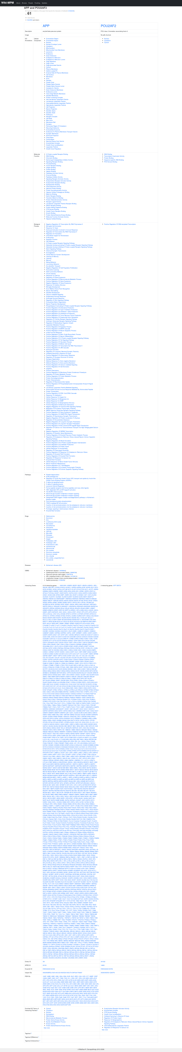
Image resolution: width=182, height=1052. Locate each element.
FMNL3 (59, 705)
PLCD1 (53, 823)
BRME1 (62, 623)
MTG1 (62, 783)
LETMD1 (84, 755)
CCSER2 (45, 641)
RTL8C (94, 867)
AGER (62, 593)
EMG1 (76, 688)
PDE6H (82, 813)
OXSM (86, 806)
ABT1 (53, 587)
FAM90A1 (78, 698)
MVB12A (45, 785)
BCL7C (51, 620)
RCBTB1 (59, 853)
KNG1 (65, 751)
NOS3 (82, 796)
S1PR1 (83, 869)
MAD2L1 (70, 762)
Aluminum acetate (51, 554)
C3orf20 (91, 627)
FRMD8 (45, 707)
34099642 (63, 571)
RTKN (85, 867)
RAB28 (65, 846)
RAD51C (82, 848)
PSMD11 (86, 838)
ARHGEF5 (46, 608)
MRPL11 (65, 777)
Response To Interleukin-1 (54, 395)
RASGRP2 (75, 850)
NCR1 (62, 789)
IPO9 (57, 741)
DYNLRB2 (62, 682)
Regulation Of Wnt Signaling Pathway (57, 300)
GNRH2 (72, 715)
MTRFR (78, 783)
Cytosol (48, 67)
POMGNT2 (95, 827)
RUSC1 (50, 869)
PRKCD (51, 834)
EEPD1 (90, 684)
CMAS (91, 654)
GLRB (81, 713)
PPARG (76, 829)
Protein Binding (50, 169)
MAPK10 (75, 764)
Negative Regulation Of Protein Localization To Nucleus (63, 418)
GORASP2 (94, 715)
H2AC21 (57, 724)
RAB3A (90, 846)
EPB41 (55, 690)
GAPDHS (51, 711)
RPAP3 (53, 861)
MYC (68, 785)
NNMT (95, 794)
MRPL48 (61, 779)
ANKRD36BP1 (60, 599)
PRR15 (50, 836)
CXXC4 (45, 667)
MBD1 (67, 768)
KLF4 (87, 749)
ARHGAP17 (65, 606)
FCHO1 (79, 699)
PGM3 (49, 817)
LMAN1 (45, 758)
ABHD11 (90, 585)
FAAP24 (45, 696)
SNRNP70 (93, 886)
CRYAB (86, 661)
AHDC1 (94, 593)
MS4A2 (70, 781)
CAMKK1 (86, 631)
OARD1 (45, 802)
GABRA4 (45, 709)
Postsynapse (50, 139)
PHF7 (71, 817)
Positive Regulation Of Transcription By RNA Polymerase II (64, 346)
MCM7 (54, 770)
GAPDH (45, 711)
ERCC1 (49, 692)
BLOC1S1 (60, 622)
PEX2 (85, 815)
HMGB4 (45, 732)
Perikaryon (49, 115)
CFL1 (92, 648)
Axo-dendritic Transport (53, 266)
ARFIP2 (45, 606)
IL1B (44, 739)
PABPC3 (55, 808)
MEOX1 (54, 772)
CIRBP (84, 652)
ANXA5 (66, 601)
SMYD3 (51, 886)
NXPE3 (88, 800)
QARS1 (61, 844)
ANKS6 (45, 601)
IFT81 (58, 737)
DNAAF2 (63, 677)
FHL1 (44, 703)
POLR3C (84, 827)
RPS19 (88, 863)
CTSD (66, 665)
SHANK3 (76, 878)
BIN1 (94, 620)
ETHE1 (81, 692)
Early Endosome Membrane (54, 90)
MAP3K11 (69, 764)
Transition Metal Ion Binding (54, 198)
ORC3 (79, 804)
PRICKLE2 (90, 832)
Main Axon (49, 120)
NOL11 (54, 796)
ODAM (64, 802)
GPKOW (83, 717)
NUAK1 (81, 798)
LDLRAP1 (68, 755)
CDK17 (80, 642)
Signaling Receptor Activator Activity (57, 179)
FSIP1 (59, 707)
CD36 (75, 641)
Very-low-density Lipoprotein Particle (57, 99)
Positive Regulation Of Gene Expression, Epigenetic (62, 412)
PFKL (95, 815)
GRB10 (90, 718)
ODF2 (68, 802)
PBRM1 (49, 812)
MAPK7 (93, 764)
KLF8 (44, 751)
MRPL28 (94, 777)
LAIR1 (71, 753)
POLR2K (78, 827)
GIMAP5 (51, 713)
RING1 (84, 855)
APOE (53, 604)
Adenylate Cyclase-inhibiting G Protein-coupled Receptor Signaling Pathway (69, 247)
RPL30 (75, 861)
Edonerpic (49, 535)
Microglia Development (53, 287)
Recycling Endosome (52, 128)
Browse (24, 3)
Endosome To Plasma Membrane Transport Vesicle (61, 132)
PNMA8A (73, 825)
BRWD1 (72, 623)
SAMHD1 (92, 869)
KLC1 (72, 749)
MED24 (82, 770)
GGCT (96, 711)
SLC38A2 (58, 882)
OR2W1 (59, 804)
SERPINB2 (76, 874)
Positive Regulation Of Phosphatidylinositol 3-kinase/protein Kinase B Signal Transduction (69, 385)
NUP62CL (73, 800)
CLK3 (74, 654)
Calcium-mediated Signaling (54, 294)
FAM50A (66, 698)
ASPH (50, 612)
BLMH (55, 622)
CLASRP (94, 652)
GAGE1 (67, 709)
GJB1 (67, 713)
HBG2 (78, 726)
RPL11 (61, 861)
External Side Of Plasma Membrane (57, 73)
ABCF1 (80, 585)
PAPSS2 (45, 810)
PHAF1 (60, 817)
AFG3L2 (51, 593)
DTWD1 (76, 680)
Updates (44, 3)
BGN (83, 620)
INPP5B (91, 739)
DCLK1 (91, 667)
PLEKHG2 (70, 823)
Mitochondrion (50, 48)
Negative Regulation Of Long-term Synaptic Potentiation (63, 422)
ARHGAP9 (80, 606)
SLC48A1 (70, 882)
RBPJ (96, 851)
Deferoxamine (50, 516)
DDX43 (54, 671)
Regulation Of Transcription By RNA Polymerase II (61, 232)
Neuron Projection (51, 109)
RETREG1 (78, 853)
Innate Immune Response (54, 332)
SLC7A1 (89, 882)
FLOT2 (45, 705)
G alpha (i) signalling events (54, 484)
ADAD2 (96, 589)
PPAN (72, 829)
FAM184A (78, 696)
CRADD (61, 661)
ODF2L (73, 802)
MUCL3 (93, 783)
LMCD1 (50, 758)
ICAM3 (63, 736)
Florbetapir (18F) (51, 543)
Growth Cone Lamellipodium (54, 145)
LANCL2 (85, 753)
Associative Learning (52, 270)
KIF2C (90, 747)
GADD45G (52, 709)
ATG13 (45, 614)
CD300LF (70, 641)
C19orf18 (87, 625)
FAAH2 (87, 694)
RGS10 (57, 855)
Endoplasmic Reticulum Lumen (55, 59)
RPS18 (83, 863)
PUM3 (74, 842)
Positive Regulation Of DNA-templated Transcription (120, 224)
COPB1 (45, 660)
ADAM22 (45, 591)
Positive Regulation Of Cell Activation (57, 367)
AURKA (74, 616)
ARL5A (72, 608)
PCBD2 (59, 812)
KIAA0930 (71, 747)
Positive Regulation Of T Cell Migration (58, 465)
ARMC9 (45, 610)
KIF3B (45, 749)
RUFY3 (45, 869)
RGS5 (75, 855)
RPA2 (44, 861)
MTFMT (57, 783)
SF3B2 (65, 876)
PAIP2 (79, 808)
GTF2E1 (92, 720)
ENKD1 (81, 688)
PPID (96, 829)
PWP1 (93, 842)
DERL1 (64, 673)
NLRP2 (48, 794)
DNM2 (74, 679)
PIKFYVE (79, 819)
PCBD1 (54, 812)
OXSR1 (90, 806)
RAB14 (45, 846)
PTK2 (84, 840)
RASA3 (69, 850)
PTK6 (88, 840)
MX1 (50, 785)
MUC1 (88, 783)
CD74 (83, 641)
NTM (67, 798)
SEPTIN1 (76, 872)
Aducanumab (50, 548)
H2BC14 (72, 724)
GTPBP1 (61, 722)
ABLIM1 (45, 587)
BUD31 (88, 623)
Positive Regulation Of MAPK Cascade (58, 329)
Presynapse (49, 137)
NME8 (61, 794)
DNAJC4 (58, 679)
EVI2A (53, 694)
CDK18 (85, 642)
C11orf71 (57, 625)
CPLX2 (50, 661)
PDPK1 (96, 813)
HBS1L (83, 726)
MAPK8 (45, 766)
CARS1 (85, 633)
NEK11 (54, 793)
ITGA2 (88, 741)
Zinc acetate (50, 550)
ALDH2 (94, 595)
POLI (64, 827)
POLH (60, 827)
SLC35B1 (52, 882)
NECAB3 (80, 791)
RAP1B (51, 850)
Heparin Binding (51, 171)
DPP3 (82, 679)
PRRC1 (59, 836)
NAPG (90, 787)
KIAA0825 (65, 747)
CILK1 (76, 652)
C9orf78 (87, 629)
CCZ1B (58, 641)
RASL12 (45, 851)
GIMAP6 (56, 713)
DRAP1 (58, 680)
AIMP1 (62, 595)
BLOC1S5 (73, 622)
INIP (78, 739)
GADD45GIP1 (60, 709)
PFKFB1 (90, 815)
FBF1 (93, 698)
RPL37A (45, 863)
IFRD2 (54, 737)
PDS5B (45, 815)
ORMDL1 (92, 804)
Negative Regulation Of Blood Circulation (58, 441)
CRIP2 (82, 661)
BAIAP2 (50, 618)
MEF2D (45, 772)
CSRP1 (77, 663)
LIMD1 (63, 756)
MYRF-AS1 (46, 787)
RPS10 (59, 863)
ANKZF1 (50, 601)
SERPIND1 (83, 874)
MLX (75, 774)
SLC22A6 (45, 882)
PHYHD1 (45, 819)
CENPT (86, 646)
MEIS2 (50, 772)
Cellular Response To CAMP (55, 401)
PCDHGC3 (83, 812)
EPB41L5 (80, 690)
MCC (80, 768)
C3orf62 (50, 629)
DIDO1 (59, 675)
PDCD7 (68, 813)
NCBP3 (57, 789)
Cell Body (49, 118)
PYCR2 (45, 844)
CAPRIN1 (63, 633)
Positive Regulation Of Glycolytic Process (59, 342)
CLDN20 (50, 654)
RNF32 (61, 859)
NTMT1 (71, 798)
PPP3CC (45, 832)
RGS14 (62, 855)
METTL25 (82, 772)
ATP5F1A (69, 614)
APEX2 (74, 603)
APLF (79, 603)
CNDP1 (50, 656)
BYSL (92, 623)
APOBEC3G (90, 603)
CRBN (66, 661)
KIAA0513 (58, 747)
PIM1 (84, 819)
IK (83, 737)
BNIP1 (94, 622)
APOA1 (83, 603)
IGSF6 (80, 737)
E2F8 (92, 682)
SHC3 (85, 878)
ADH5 (73, 591)
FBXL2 (49, 699)
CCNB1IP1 (65, 639)
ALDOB (64, 597)
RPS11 (64, 863)
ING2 (71, 739)
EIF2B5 (73, 686)
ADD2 (65, 591)
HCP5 (44, 728)
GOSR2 (50, 717)
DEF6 (91, 671)
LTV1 (82, 760)
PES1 (81, 815)
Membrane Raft (51, 122)
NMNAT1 (66, 794)
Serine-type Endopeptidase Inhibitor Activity (59, 160)
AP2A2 (86, 601)
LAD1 (67, 753)
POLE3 (56, 827)
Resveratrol (49, 524)
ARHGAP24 (72, 606)
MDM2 (63, 770)
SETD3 (51, 876)
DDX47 (59, 671)
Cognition (49, 369)
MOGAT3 (66, 775)
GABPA (96, 707)
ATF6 (90, 612)
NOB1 (44, 796)
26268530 (81, 578)
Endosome (49, 54)
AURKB (79, 616)
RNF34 (66, 859)
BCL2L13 (45, 620)
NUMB (57, 800)
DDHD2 (65, 669)
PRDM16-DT (73, 832)
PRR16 (54, 836)
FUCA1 (73, 707)
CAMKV (51, 633)
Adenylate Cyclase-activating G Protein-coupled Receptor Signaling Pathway (69, 245)
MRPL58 (84, 779)
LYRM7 (50, 762)
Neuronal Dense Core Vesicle (55, 141)
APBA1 (95, 601)
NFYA (71, 793)
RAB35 (75, 846)
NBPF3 (52, 789)
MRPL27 (88, 777)
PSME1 (45, 840)
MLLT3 (67, 774)
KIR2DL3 (63, 749)
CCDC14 (96, 635)
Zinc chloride (50, 556)
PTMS (92, 840)
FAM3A (50, 698)
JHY (75, 743)
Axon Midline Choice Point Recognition (58, 289)
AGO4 (80, 593)
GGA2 (92, 711)
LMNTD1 (59, 758)
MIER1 (49, 774)
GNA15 (95, 713)
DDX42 (49, 671)
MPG (77, 775)
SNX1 (49, 888)
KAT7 (94, 743)
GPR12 (93, 717)
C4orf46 (55, 629)
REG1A (72, 853)
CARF (73, 633)
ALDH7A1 (52, 597)
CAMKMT (46, 633)
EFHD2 (95, 684)
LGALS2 (93, 755)
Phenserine (49, 527)
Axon (47, 78)
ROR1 (90, 859)
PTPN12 (55, 842)
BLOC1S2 (67, 622)
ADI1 (77, 591)
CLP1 (78, 654)
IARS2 (59, 736)
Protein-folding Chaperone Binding (56, 207)
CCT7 (50, 641)
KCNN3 (96, 745)
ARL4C (62, 608)
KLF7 (94, 749)
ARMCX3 (51, 610)
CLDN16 (45, 654)
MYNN (85, 785)
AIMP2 (67, 595)
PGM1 (45, 817)
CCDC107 (90, 635)
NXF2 (84, 800)
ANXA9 (76, 601)
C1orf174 (63, 627)
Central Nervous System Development (58, 255)
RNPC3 (75, 859)
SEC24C (53, 872)
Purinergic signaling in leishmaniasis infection (60, 509)
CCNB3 (71, 639)
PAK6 (94, 808)
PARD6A (51, 810)
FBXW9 (64, 699)
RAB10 (85, 844)
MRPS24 (50, 781)
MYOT (89, 785)
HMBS (73, 730)
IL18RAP (94, 737)
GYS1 (87, 722)
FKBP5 (84, 703)
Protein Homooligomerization (55, 378)
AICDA (50, 595)
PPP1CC (49, 831)
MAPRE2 (79, 766)
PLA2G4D (83, 821)
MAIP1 (92, 762)
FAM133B (65, 696)
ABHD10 (85, 585)
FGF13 (70, 701)
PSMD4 (91, 838)
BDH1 (55, 620)
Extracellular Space (52, 40)
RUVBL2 (55, 869)
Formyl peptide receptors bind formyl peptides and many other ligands (67, 488)
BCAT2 (69, 618)
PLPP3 (45, 825)
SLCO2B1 (95, 882)
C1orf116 (57, 627)
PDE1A (73, 813)
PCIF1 (96, 812)
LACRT (62, 753)
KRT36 (89, 751)
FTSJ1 (64, 707)
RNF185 (56, 859)
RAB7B (60, 848)
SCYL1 (94, 870)
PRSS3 (80, 836)
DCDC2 (86, 667)
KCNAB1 (51, 745)
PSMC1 (80, 838)
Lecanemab (49, 560)
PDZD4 (59, 815)
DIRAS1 (72, 675)
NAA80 (62, 787)
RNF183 (50, 859)
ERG (53, 692)
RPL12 (66, 861)
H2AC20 (51, 724)
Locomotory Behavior (52, 264)
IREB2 (65, 741)
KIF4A (49, 749)
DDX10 (80, 669)
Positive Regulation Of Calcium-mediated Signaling (61, 365)
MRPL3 (45, 779)
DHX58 (55, 675)
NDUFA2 (80, 789)
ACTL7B (76, 589)
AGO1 (76, 593)
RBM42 (82, 851)
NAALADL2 (72, 787)
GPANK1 (60, 717)
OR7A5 (74, 804)
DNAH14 (68, 677)
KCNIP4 (67, 745)
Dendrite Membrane (52, 96)
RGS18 (66, 855)
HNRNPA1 (62, 732)
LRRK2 (61, 760)
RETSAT (85, 853)
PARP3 (68, 810)
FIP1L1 (64, 703)
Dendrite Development (53, 293)
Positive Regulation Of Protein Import (57, 446)
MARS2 (45, 768)
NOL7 (62, 796)
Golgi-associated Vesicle (53, 65)
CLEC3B (61, 654)
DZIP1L (84, 682)
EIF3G (88, 686)
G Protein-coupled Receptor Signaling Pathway (60, 243)
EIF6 (52, 688)
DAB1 (68, 667)
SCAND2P (77, 870)
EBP (48, 684)
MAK (95, 762)
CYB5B (57, 667)
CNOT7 (55, 656)
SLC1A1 (95, 880)
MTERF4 (51, 783)
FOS (74, 705)
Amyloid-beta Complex (53, 143)
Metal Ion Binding (51, 194)
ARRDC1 (73, 610)
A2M (61, 585)
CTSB (62, 665)
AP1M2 (81, 601)
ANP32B (56, 601)
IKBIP (86, 737)
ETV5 (48, 694)
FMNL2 (54, 705)
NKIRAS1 (94, 793)
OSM (62, 806)
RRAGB (94, 865)
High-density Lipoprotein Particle (56, 105)
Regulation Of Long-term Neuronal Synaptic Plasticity (62, 351)
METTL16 (75, 772)
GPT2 (72, 718)
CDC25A (92, 641)
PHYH (95, 817)
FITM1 (73, 703)
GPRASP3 (67, 718)
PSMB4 (75, 838)
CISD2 (89, 652)
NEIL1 (50, 793)
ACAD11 (68, 587)
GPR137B (46, 718)
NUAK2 (86, 798)
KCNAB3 (57, 745)
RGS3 (71, 855)
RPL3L (50, 863)
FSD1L (55, 707)
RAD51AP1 (76, 848)
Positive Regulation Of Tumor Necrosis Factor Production (63, 315)
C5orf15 (60, 629)
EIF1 (54, 686)
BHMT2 (87, 620)
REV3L (90, 853)
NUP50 (67, 800)
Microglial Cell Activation (53, 226)
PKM (60, 821)
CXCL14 (87, 665)
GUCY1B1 (78, 722)
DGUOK (89, 673)
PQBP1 (61, 832)
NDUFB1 (45, 791)
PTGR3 (79, 840)
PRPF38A (80, 834)
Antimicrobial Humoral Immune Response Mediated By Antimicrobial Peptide (69, 389)
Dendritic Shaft (50, 113)
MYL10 (76, 785)
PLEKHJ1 (77, 823)
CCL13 (55, 639)
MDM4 (68, 770)
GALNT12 (91, 709)
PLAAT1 (89, 821)
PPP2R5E (95, 831)
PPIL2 (45, 831)
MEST (64, 772)
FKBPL (88, 703)
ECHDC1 (56, 684)
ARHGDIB (87, 606)
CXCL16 (92, 665)
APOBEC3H (46, 604)
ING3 (74, 739)
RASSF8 (56, 851)
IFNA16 (88, 736)
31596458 (62, 580)
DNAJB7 (92, 677)
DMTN (58, 677)
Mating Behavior (51, 262)
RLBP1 (57, 857)
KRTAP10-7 (95, 751)
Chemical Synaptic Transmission (56, 251)
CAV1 (66, 635)
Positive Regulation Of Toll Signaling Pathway (60, 340)
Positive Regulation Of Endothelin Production (60, 445)
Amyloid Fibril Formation (53, 460)
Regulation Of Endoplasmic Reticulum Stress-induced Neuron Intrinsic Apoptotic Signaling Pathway (70, 438)
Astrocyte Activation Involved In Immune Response (62, 230)
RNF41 (70, 859)
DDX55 (73, 671)
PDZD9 (64, 815)
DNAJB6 (86, 677)
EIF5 (49, 688)
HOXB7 (81, 732)
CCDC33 (78, 637)
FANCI (84, 698)
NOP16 (72, 796)
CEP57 (50, 648)
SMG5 (84, 884)
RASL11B (95, 850)
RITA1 (52, 857)
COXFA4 (86, 660)
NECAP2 (92, 791)
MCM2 (45, 770)
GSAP (54, 720)
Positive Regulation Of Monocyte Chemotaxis (60, 405)
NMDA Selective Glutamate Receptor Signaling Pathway (63, 410)
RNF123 (89, 857)
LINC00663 (82, 756)
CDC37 (45, 642)
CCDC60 (95, 637)
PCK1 (44, 813)
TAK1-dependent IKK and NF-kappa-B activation (61, 490)
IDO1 (70, 736)
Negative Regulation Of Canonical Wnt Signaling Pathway (63, 407)
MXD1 (54, 785)
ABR (49, 587)
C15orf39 (69, 625)
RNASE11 (74, 857)
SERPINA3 (68, 874)
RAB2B (70, 846)
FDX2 (83, 699)
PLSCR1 (58, 825)
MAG (75, 762)
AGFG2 (71, 593)
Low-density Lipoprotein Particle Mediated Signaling (62, 388)
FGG (89, 701)
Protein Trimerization (52, 391)
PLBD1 (49, 823)
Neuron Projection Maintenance (55, 464)
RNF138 (95, 857)
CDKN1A (72, 644)
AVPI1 (84, 616)
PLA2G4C (77, 821)
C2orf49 (86, 627)
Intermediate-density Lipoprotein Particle (58, 103)
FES (50, 701)
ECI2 (70, 684)
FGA (57, 701)
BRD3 (53, 623)
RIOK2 (93, 855)
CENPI (71, 646)
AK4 (71, 595)
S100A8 (77, 869)
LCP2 (63, 755)
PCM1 (53, 813)
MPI (80, 775)
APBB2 (60, 603)
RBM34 (72, 851)
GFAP (84, 711)
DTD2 (71, 680)
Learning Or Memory (52, 256)
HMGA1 (89, 730)
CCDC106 (83, 635)
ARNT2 (56, 610)
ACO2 (44, 589)
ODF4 (77, 802)
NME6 (57, 794)
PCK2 (48, 813)
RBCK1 (62, 851)
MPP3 (84, 775)
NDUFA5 (85, 789)
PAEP (70, 808)
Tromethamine (50, 526)
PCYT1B (57, 813)
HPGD (45, 734)
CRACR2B (55, 661)
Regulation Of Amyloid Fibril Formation (58, 454)
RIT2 (48, 857)
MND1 (90, 774)
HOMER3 (75, 732)
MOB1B (45, 775)
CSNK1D (45, 663)
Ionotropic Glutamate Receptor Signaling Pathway (61, 321)
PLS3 (54, 825)
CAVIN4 (71, 635)
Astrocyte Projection (52, 135)
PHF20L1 (66, 817)
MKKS (58, 774)
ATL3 (58, 614)
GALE (81, 709)
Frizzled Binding (51, 164)
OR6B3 (69, 804)
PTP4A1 (45, 842)
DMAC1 (45, 677)
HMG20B (84, 730)
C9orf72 (82, 629)
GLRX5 (85, 713)
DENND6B (53, 673)
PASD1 (82, 810)
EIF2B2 (68, 686)
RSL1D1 (50, 867)
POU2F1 (62, 829)
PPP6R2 (56, 832)
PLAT (44, 823)
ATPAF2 (52, 616)
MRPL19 (71, 777)
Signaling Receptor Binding (54, 162)
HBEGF (69, 726)
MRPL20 (77, 777)
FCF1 (69, 699)
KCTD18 (45, 747)
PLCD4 (58, 823)
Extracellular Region (52, 39)
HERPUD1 (75, 728)
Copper (48, 539)
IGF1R (67, 737)
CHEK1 (65, 650)
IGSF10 (75, 737)
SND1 (74, 886)
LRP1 (80, 758)
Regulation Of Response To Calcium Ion (58, 458)
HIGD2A (92, 728)
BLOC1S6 (79, 622)
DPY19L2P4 (46, 680)
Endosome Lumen (51, 92)
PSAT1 (45, 838)
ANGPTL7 (90, 597)
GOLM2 (83, 715)
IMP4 (67, 739)
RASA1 (64, 850)
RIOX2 (45, 857)
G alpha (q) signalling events (55, 482)
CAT (59, 635)
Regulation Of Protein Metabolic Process (58, 374)
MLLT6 (72, 774)
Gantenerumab (50, 546)
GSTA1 (77, 720)
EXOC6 (62, 694)
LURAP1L (92, 760)
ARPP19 (67, 610)
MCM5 (49, 770)
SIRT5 (53, 880)
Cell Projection (50, 107)
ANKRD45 (75, 599)
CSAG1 (91, 661)
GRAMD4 (85, 718)
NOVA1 (87, 796)
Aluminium (49, 518)
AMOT (85, 597)
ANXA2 (61, 601)
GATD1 (60, 711)
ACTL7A (70, 589)
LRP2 (88, 758)
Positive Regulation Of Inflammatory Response (60, 355)
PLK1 (93, 823)
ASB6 (82, 610)
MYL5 (81, 785)
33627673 (69, 574)
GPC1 (79, 717)
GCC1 (74, 711)
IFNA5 (93, 736)
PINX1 (45, 821)
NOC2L (49, 796)
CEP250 (91, 646)
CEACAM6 (46, 646)
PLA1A (71, 821)
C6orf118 (66, 629)
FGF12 (65, 701)
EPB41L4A (73, 690)
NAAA (66, 787)
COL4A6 (79, 658)
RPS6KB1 (79, 865)
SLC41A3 (64, 882)
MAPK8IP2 (58, 766)
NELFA (59, 793)
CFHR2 (87, 648)
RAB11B (90, 844)
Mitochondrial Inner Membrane (55, 50)
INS (95, 739)
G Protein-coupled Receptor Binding (57, 154)
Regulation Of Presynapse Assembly (57, 450)
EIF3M (92, 686)
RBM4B (87, 851)
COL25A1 (51, 658)
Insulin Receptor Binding (53, 166)
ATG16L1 (50, 614)
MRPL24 (82, 777)
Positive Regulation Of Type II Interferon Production (62, 310)
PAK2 (87, 808)
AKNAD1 (81, 595)
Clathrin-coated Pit (51, 71)
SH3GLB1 (65, 878)
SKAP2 (79, 880)
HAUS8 (55, 726)
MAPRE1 (73, 766)
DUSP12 (86, 680)
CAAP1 (92, 629)
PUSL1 (88, 842)
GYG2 (83, 722)
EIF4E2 (45, 688)
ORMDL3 (45, 806)
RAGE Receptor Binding (53, 205)
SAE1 (87, 869)
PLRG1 (50, 825)
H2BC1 (67, 724)
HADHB (90, 724)
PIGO (64, 819)
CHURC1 (62, 652)
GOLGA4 (77, 715)
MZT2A (52, 787)
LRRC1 (93, 758)
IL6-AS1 (56, 739)
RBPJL (45, 853)
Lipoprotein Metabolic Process (55, 325)
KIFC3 (58, 749)
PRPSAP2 (91, 834)
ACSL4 (60, 589)
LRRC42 (45, 760)
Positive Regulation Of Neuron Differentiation (59, 336)
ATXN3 (63, 616)
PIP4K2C (50, 821)
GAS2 (56, 711)
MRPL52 (73, 779)
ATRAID (58, 616)
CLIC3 (66, 654)
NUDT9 (53, 800)
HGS (84, 728)
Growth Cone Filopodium (53, 149)
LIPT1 (93, 756)
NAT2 (44, 789)
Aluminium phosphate (52, 552)
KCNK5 (85, 745)
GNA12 (90, 713)
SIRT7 (58, 880)
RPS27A (59, 865)
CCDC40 (84, 637)
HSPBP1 (83, 734)
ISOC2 (83, 741)
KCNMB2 (91, 745)
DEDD (87, 671)
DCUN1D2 (52, 669)
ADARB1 (56, 591)
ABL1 (95, 585)
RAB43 (50, 848)
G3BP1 (83, 707)
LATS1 (59, 755)
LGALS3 (45, 756)
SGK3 (87, 876)
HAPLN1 (45, 726)
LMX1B (64, 758)
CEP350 (45, 648)
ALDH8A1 (59, 597)
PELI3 (77, 815)
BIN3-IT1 (45, 622)
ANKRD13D (52, 599)
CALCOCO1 (64, 631)
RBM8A (92, 851)
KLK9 (61, 751)
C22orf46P (80, 627)
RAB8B (65, 848)
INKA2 (86, 739)
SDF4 (48, 872)
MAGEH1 (86, 762)
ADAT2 (61, 591)
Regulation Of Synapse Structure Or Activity (59, 357)
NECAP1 (86, 791)
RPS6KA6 (72, 865)
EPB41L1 (61, 690)
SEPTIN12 (83, 872)
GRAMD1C (78, 718)
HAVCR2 (61, 726)
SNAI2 (56, 886)
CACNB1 (45, 631)
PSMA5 (65, 838)
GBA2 (70, 711)
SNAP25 (61, 886)
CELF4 (61, 646)
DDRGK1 (70, 669)
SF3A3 (60, 876)
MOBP (61, 775)
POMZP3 (45, 829)
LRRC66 (50, 760)
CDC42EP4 (51, 642)
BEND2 (69, 620)
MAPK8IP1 (51, 766)
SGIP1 (78, 876)
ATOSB (63, 614)
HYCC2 (50, 736)
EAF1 (96, 682)
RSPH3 (62, 867)
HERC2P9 (69, 728)
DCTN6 (95, 667)
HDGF (58, 728)
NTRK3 (76, 798)
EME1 (72, 688)
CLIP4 (70, 654)
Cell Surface (50, 75)
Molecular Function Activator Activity (57, 217)
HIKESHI (45, 730)
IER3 (73, 736)
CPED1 (45, 661)
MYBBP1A (63, 785)
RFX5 (44, 855)
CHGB (75, 650)
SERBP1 (51, 874)
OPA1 (51, 804)
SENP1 (66, 872)
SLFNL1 (45, 884)
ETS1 (91, 692)
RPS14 (74, 863)
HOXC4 (86, 732)
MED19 (77, 770)
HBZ (86, 726)
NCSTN (66, 789)
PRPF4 (85, 834)
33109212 (74, 576)
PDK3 (91, 813)
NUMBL (62, 800)
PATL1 (87, 810)
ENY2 (94, 688)
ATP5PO (86, 614)
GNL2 (57, 715)
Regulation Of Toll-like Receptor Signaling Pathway (61, 319)
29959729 (73, 572)
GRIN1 (50, 720)
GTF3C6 (55, 722)
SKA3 (69, 880)
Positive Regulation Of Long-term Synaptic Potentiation (63, 424)
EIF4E (96, 686)
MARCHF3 (93, 766)
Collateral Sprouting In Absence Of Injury (58, 353)
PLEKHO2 (83, 823)
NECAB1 (74, 791)
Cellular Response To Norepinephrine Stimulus (60, 403)
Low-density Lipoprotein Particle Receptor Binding (61, 204)
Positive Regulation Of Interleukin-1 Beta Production (62, 312)
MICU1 (45, 774)
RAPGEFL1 (58, 850)
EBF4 (44, 684)
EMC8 (68, 688)
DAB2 (72, 667)
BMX (90, 622)
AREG (77, 604)
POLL (68, 827)
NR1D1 (45, 798)
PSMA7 (70, 838)
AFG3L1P (46, 593)
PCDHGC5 (90, 812)
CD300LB (64, 641)
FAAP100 (93, 694)
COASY (69, 656)
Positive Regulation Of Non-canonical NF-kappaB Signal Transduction (67, 426)
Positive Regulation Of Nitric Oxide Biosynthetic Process (63, 334)
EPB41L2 (67, 690)
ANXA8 (71, 601)
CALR (70, 631)
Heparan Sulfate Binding (53, 219)
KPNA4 (74, 751)
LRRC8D (56, 760)
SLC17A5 (90, 880)
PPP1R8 (82, 831)
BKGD (50, 622)
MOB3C (55, 775)
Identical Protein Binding (53, 188)
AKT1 (86, 595)
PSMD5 (96, 838)
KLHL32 (48, 751)
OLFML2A (46, 804)
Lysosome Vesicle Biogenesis (55, 486)
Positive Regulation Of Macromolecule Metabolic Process (63, 279)
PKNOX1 (65, 821)
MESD (60, 772)
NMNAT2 (72, 794)
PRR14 (45, 836)
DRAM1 (53, 680)
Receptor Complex (51, 116)
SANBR (45, 870)
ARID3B (57, 608)
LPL (77, 758)
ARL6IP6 (77, 608)
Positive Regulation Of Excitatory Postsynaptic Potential (63, 467)
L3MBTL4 (57, 753)
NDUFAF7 (92, 789)
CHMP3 (93, 650)
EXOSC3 (73, 694)
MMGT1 (80, 774)
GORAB (88, 715)
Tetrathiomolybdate (52, 529)
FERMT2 (92, 699)
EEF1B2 (79, 684)
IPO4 (53, 741)
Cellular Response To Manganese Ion (57, 399)
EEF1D (85, 684)
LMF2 (54, 758)
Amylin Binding (50, 213)
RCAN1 (53, 853)
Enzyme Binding (51, 175)
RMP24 (68, 857)
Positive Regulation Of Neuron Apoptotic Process (61, 331)
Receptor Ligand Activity (53, 202)
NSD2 (58, 798)
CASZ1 (55, 635)
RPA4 (48, 861)
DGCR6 (73, 673)
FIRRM (69, 703)
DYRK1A (74, 682)
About (18, 3)
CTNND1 (57, 665)
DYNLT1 (68, 682)
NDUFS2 (63, 791)
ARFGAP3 (93, 604)
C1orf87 (74, 627)
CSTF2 (86, 663)
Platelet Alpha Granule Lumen (55, 86)
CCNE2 (81, 639)
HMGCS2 (51, 732)
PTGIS (75, 840)
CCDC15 (60, 637)
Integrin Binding (51, 167)
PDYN (54, 815)
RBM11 (67, 851)
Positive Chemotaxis (52, 370)
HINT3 (55, 730)
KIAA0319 (51, 747)
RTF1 (81, 867)
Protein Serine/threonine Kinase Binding (58, 215)
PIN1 (93, 819)
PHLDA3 (90, 817)
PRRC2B (64, 836)
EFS (44, 686)
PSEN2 (54, 838)
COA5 (64, 656)
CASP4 (95, 633)
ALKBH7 (69, 597)
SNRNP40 (86, 886)
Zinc (47, 520)
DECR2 (82, 671)
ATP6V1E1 (93, 614)
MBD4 (72, 768)
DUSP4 (50, 682)
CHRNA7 (51, 652)
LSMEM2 (77, 760)
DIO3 (68, 675)
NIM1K (88, 793)
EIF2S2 (78, 686)
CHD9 (61, 650)
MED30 (87, 770)
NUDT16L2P (46, 800)
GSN (68, 720)
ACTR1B (81, 589)
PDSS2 (50, 815)
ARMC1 (87, 608)
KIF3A (94, 747)
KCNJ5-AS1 (79, 745)
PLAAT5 (94, 821)
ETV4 (44, 694)
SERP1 (62, 874)
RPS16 (78, 863)
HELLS (63, 728)
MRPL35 (56, 779)
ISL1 (79, 741)
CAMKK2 (92, 631)
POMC (90, 827)
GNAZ (49, 715)
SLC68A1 (83, 882)
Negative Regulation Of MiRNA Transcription (59, 431)
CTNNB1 (51, 665)
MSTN (88, 781)
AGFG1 (66, 593)
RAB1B (50, 846)
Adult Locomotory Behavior (54, 272)
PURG (79, 842)
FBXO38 (59, 699)
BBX (54, 618)
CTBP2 (90, 663)
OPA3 (55, 804)
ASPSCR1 (55, 612)
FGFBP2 (79, 701)
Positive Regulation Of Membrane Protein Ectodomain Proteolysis (66, 372)
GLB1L (71, 713)
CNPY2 (60, 656)
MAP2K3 (57, 764)
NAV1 (48, 789)
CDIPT (71, 642)
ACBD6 (79, 587)
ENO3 (85, 688)
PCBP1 (64, 812)
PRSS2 (70, 836)
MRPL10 (60, 777)
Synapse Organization (53, 359)
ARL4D (67, 608)
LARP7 (54, 755)
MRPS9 (61, 781)
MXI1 (57, 785)
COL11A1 (79, 656)
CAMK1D (80, 631)
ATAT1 (74, 612)
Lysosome (49, 52)
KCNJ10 (72, 745)
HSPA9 (72, 734)
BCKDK (74, 618)
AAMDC (69, 585)
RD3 (68, 853)
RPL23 (70, 861)
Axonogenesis (50, 253)
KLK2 (53, 751)
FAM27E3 (91, 696)
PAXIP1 (96, 810)
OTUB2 (77, 806)
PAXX (44, 812)
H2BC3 (77, 724)
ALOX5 (80, 597)
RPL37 (93, 861)
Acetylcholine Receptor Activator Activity (58, 181)
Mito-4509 (49, 533)
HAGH (95, 724)
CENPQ (76, 646)
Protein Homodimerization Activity (56, 190)
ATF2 (83, 612)
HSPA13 (62, 734)
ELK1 (60, 688)
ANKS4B (94, 599)
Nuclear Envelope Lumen (53, 44)
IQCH (61, 741)
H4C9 (81, 724)
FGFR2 (85, 701)
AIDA (53, 595)
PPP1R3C (76, 831)
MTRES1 (73, 783)
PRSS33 (86, 836)
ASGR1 (91, 610)
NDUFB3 (51, 791)
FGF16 (74, 701)
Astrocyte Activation (52, 350)
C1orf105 (45, 627)
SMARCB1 (78, 884)
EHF (51, 686)
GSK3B (64, 720)
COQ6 (66, 660)
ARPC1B (61, 610)
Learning (48, 258)
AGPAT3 (85, 593)
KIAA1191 (84, 747)
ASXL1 (65, 612)
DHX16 (50, 675)
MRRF (66, 781)
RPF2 (57, 861)
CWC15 (75, 665)
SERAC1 (45, 874)
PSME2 (50, 840)
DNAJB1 (74, 677)
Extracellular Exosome (53, 130)
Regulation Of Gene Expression (55, 277)
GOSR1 (45, 717)
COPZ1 (61, 660)
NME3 (52, 794)
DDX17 (84, 669)
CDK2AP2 (91, 642)
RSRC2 (67, 867)
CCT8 (54, 641)
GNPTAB (66, 715)
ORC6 (87, 804)
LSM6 (66, 760)
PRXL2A (91, 836)
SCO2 (90, 870)
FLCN (93, 703)
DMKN (53, 677)
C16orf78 (75, 625)
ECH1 (52, 684)
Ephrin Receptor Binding (53, 196)
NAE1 (78, 787)
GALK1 (86, 709)
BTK (84, 623)
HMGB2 (94, 730)
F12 (84, 694)
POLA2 (96, 825)
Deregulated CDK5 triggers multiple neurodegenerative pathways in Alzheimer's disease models (70, 498)
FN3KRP (64, 705)
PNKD (64, 825)
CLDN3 (56, 654)
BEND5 (74, 620)
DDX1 (75, 669)
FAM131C (58, 696)
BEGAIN (64, 620)
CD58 (79, 641)
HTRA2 (45, 736)
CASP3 (90, 633)
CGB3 (96, 648)
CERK (55, 648)
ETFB (77, 692)
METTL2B (88, 772)
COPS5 (50, 660)
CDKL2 (62, 644)
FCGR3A (74, 699)
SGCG (74, 876)
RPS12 (69, 863)
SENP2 (71, 872)
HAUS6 (50, 726)
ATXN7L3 (68, 616)
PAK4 (91, 808)
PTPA (50, 842)
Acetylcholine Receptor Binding (55, 183)
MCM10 (94, 768)
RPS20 (92, 863)
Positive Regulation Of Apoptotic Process (59, 327)
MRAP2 (94, 775)
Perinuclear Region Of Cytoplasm (56, 126)
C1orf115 (51, 627)
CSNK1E (51, 663)
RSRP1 (72, 867)
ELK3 (63, 688)
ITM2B (67, 743)
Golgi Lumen (50, 63)
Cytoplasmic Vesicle (52, 88)
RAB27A (59, 846)
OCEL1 (54, 802)
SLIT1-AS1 (51, 884)
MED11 (72, 770)
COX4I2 (75, 660)
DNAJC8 (64, 679)
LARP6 (50, 755)
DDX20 (45, 671)
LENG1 (74, 755)
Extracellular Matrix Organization (56, 302)
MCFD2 (89, 768)
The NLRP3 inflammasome (54, 492)
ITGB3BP (61, 743)
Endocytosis (50, 237)
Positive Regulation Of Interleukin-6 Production (60, 313)
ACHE (83, 587)
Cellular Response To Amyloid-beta (57, 448)
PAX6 (91, 810)
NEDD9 (45, 793)
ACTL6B (65, 589)
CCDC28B (72, 637)
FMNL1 (49, 705)
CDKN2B (78, 644)
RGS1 (52, 855)
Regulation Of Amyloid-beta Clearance (57, 420)
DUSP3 (45, 682)
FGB (61, 701)
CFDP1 (83, 648)
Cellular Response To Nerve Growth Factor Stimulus (62, 462)
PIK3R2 (68, 819)
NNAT (91, 794)
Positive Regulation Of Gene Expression (58, 281)
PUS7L (83, 842)
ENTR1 (90, 688)
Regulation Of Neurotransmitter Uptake (58, 382)
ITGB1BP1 (50, 743)
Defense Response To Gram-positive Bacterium (60, 363)
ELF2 (56, 688)
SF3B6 (69, 876)
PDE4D (78, 813)
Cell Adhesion (50, 241)
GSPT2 (72, 720)
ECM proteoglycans (52, 476)
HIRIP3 (59, 730)
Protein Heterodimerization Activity (56, 200)
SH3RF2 (70, 878)
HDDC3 (54, 728)
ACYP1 (91, 589)
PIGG (60, 819)
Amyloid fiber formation (53, 511)
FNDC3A (70, 705)
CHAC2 (45, 650)
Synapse (49, 124)
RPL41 (55, 863)
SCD (82, 870)
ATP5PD (81, 614)
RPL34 (84, 861)
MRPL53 (78, 779)
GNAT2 (45, 715)
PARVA (73, 810)
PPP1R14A (62, 831)
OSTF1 (72, 806)
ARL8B (82, 608)
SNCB (70, 886)
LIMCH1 (58, 756)
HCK (96, 726)
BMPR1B (85, 622)
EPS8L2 (96, 690)
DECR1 (77, 671)
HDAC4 (49, 728)
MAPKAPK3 (66, 766)
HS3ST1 (49, 734)
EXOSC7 (79, 694)
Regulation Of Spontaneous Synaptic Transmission (61, 416)
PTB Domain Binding (52, 209)
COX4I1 (70, 660)
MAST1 (50, 768)
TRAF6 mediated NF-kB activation (56, 503)
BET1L (79, 620)
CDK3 (96, 642)
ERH (56, 692)
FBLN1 (45, 699)
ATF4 (86, 612)
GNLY (61, 715)
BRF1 (57, 623)
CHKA (84, 650)
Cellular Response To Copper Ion (56, 397)
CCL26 (60, 639)
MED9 (96, 770)
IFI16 (77, 736)
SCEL (85, 870)
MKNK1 (62, 774)
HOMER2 (69, 732)
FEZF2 (54, 701)
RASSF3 (51, 851)
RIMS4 (79, 855)
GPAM (55, 717)
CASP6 (45, 635)
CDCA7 (66, 642)
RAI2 (91, 848)
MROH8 (49, 777)
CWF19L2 (81, 665)
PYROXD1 (55, 844)
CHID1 (80, 650)
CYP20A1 (63, 667)
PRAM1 (66, 832)
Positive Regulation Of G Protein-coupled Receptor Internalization (66, 443)
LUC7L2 (86, 760)
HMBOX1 (68, 730)
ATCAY (79, 612)
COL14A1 (85, 656)
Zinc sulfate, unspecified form (55, 558)
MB (64, 768)
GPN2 (89, 717)
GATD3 (65, 711)
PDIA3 (87, 813)
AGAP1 (57, 593)
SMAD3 (66, 884)
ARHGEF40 (94, 606)
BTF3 (81, 623)
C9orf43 (76, 629)
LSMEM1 (71, 760)
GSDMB (59, 720)
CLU (81, 654)
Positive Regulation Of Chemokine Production (60, 308)
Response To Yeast (52, 228)
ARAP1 (67, 604)
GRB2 (95, 718)
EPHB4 (91, 690)
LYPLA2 (45, 762)
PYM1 (49, 844)
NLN (44, 794)
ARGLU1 (50, 606)
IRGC (72, 741)
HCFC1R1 (92, 726)
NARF (95, 787)
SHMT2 (90, 878)
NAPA (86, 787)
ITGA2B (92, 741)
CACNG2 (51, 631)
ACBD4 (74, 587)
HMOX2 (56, 732)
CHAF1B (50, 650)
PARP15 (62, 810)
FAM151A (71, 696)
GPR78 (61, 718)
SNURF (45, 888)
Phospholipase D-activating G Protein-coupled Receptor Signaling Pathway (69, 306)
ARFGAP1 (86, 604)
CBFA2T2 (77, 635)
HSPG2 (93, 734)
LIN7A (76, 756)
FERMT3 (45, 701)
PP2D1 (67, 829)
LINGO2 (88, 756)
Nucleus (48, 42)
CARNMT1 (79, 633)
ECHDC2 (62, 684)
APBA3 (50, 603)
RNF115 (84, 857)
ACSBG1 (49, 589)
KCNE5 (62, 745)
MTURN (83, 783)
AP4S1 (90, 601)
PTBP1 (60, 840)
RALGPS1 (46, 850)
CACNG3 (57, 631)
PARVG (77, 810)
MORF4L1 (72, 775)
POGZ (92, 825)
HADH (86, 724)
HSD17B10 (56, 734)
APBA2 (45, 603)
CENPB (66, 646)
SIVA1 (62, 880)
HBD (65, 726)
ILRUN (64, 739)
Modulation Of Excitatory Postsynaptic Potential (61, 408)
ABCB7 (75, 585)
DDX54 (68, 671)
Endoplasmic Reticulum (53, 58)
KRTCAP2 (46, 753)
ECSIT (75, 684)
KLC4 (79, 749)
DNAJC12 (46, 679)
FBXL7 (54, 699)
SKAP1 (74, 880)
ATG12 (95, 612)
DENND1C (46, 673)
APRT (63, 604)
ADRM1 (81, 591)
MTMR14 (67, 783)
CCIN (51, 639)
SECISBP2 (59, 872)
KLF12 (83, 749)
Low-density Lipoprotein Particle (56, 101)
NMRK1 (77, 794)
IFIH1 (84, 736)
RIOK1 (89, 855)
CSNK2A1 (71, 663)
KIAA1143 (78, 747)
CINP (80, 652)
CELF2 (56, 646)
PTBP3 (65, 840)
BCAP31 (59, 618)
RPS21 (45, 865)
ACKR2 (88, 587)
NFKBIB (66, 793)
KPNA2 (69, 751)
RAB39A (84, 846)
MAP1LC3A (46, 764)
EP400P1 (50, 690)
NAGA (82, 787)
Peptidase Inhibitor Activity (54, 177)
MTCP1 (92, 781)
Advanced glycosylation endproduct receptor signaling (62, 494)
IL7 (60, 739)
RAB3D (95, 846)
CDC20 (87, 641)
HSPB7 (77, 734)
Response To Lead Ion (53, 275)
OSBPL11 (52, 806)
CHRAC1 (45, 652)
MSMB (83, 781)
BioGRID (29, 20)
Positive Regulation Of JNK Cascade (57, 348)
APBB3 (65, 603)
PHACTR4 (54, 817)
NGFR (76, 793)
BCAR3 (64, 618)
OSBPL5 (58, 806)
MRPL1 (54, 777)
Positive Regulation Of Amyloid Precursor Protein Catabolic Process (67, 435)
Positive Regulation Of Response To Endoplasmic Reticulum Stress (67, 452)
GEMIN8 (79, 711)
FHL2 (48, 703)
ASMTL (45, 612)
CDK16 (75, 642)
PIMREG (89, 819)
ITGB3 (56, 743)
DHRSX (45, 675)
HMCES (78, 730)
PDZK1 (68, 815)
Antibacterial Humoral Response (56, 296)
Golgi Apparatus (51, 61)
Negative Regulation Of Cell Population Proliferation (62, 268)
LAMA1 (75, 753)
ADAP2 (51, 591)
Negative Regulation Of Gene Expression (58, 283)
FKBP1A (78, 703)
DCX (56, 669)
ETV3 (95, 692)
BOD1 (44, 623)
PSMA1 (59, 838)
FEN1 (87, 699)
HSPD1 (88, 734)
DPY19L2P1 (88, 679)
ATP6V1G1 (46, 616)
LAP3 (90, 753)
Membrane (49, 77)
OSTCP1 (67, 806)
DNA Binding (50, 156)
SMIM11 (88, 884)
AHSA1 (45, 595)
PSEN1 (50, 838)
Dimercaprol (49, 537)
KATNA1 (45, 745)
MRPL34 (50, 779)
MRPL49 (67, 779)
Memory (48, 260)
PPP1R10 (56, 831)
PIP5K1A (56, 821)
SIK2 (49, 880)
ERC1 (44, 692)
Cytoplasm (49, 46)
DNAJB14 (80, 677)
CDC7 (56, 642)
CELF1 (52, 646)
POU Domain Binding (110, 162)
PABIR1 (49, 808)
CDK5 (48, 644)
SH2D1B (91, 876)
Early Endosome (51, 56)
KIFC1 (53, 749)
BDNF (59, 620)
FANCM (88, 698)
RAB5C (55, 848)
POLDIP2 (50, 827)
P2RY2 (45, 808)
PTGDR (70, 840)
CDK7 (58, 644)
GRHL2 (45, 720)
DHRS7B (95, 673)
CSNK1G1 (58, 663)
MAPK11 (81, 764)
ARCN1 (72, 604)
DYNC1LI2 (56, 682)
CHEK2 (70, 650)
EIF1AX (59, 686)
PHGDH (79, 817)
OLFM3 (86, 802)
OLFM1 (81, 802)
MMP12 (85, 774)
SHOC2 (95, 878)
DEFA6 (95, 671)
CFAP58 (77, 648)
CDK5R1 (53, 644)
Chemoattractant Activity (53, 186)
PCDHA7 (69, 812)
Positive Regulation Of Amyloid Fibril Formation (60, 456)
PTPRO (65, 842)
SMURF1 (45, 886)
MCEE (84, 768)
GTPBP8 (67, 722)
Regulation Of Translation (54, 234)
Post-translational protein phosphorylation (58, 501)
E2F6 (88, 682)
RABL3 (70, 848)
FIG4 (55, 703)
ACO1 (96, 587)
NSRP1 (63, 798)
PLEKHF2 (64, 823)
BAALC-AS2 (90, 616)
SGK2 (83, 876)
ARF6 (81, 604)
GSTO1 (87, 720)
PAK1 (83, 808)
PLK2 (96, 823)
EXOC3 (57, 694)
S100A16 (72, 869)
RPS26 (54, 865)
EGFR (48, 686)
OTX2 (82, 806)
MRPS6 (56, 781)
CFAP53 (72, 648)
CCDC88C (46, 639)
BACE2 (45, 618)
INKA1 (82, 739)
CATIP (63, 635)
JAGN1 (71, 743)
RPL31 (79, 861)
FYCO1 (78, 707)
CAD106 (48, 531)
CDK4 (44, 644)
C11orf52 (51, 625)
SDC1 (44, 872)
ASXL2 (70, 612)
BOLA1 (49, 623)
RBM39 (77, 851)
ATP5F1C (75, 614)
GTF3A (50, 722)
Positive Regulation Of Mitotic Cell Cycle (58, 344)
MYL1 (72, 785)
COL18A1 (91, 656)
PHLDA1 (84, 817)
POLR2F (73, 827)
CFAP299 (66, 648)
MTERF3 (45, 783)
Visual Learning (51, 274)
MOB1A (94, 774)
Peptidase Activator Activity (54, 173)
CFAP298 (60, 648)
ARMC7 (92, 608)
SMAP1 (71, 884)
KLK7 (57, 751)
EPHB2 (86, 690)
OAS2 (50, 802)
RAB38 (79, 846)
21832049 (71, 11)
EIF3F (83, 686)
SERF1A (57, 874)
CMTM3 (45, 656)
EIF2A (64, 686)
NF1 (62, 793)
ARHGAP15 (57, 606)
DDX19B (94, 669)
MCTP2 (58, 770)
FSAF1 (50, 707)
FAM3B (55, 698)
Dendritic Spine (50, 111)
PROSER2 (73, 834)
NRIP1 (54, 798)
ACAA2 (57, 587)
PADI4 (66, 808)
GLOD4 (76, 713)
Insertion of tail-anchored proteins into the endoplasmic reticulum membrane (69, 505)
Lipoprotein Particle (52, 147)
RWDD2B (61, 869)
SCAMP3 (70, 870)
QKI (65, 844)
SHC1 (81, 878)
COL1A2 (45, 658)
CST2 (81, 663)
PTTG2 (70, 842)
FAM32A (45, 698)
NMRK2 (82, 794)
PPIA (92, 829)
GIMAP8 (62, 713)
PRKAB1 (45, 834)
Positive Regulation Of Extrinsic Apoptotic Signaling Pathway (65, 469)
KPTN (79, 751)
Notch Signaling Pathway (53, 249)
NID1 (84, 793)
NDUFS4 (68, 791)
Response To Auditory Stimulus (55, 285)
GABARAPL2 (89, 707)
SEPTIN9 (96, 872)
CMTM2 (95, 654)
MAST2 (55, 768)
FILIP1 (59, 703)
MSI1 (75, 781)
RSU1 (77, 867)
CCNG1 (86, 639)
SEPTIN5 (89, 872)
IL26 (52, 739)
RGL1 (48, 855)
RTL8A (89, 867)
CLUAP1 (85, 654)
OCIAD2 (59, 802)
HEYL (81, 728)
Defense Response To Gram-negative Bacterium (61, 361)
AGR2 (90, 593)
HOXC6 (90, 732)
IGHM (71, 737)
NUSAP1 (79, 800)
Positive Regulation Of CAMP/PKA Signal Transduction (63, 414)
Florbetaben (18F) (51, 541)
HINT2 (51, 730)
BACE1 (96, 616)
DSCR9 (63, 680)
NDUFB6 (57, 791)
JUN (81, 743)
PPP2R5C (88, 831)
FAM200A (84, 696)
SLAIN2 (84, 880)
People (30, 3)
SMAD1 (61, 884)
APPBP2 (57, 604)
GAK (71, 709)
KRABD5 (84, 751)
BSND (77, 623)
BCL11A (79, 618)
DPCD (78, 679)
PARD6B (57, 810)
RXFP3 (66, 869)
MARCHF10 (86, 766)
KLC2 (75, 749)
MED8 (92, 770)
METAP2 (69, 772)
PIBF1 (56, 819)
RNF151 (45, 859)
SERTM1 (90, 874)
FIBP (51, 703)
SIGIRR (45, 880)
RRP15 (45, 867)
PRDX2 (80, 832)
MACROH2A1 (63, 762)
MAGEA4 (80, 762)
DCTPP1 (45, 669)
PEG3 (73, 815)
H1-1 (94, 722)
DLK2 (97, 675)
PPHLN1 (88, 829)
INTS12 (45, 741)
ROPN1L (85, 859)
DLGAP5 (92, 675)
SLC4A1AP (76, 882)
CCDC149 (54, 637)
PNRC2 (83, 825)
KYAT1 (51, 753)
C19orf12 (81, 625)
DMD (49, 677)
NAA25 (57, 787)
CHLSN (88, 650)
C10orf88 (45, 625)
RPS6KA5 (66, 865)
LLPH (97, 756)
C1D (97, 625)
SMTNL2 (94, 884)
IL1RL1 (48, 739)
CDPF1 (90, 644)
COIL (73, 656)
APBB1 (55, 603)
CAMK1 (74, 631)
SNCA (66, 886)
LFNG (89, 755)
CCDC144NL (46, 637)
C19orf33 (92, 625)
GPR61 (56, 718)
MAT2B (60, 768)
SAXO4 (65, 870)
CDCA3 (61, 642)
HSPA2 (67, 734)
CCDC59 (90, 637)
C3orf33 (96, 627)
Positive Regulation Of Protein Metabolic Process (61, 376)
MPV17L (89, 775)
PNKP (68, 825)
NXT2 (92, 800)
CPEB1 (92, 660)
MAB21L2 (56, 762)
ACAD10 (63, 587)
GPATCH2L (73, 717)
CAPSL (69, 633)
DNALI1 (69, 679)
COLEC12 (86, 658)
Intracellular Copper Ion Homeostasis (57, 236)
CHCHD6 (56, 650)
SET (94, 874)
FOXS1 (88, 705)
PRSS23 (75, 836)
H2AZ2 (62, 724)
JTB (78, 743)
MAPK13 (87, 764)
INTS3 (50, 741)
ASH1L (96, 610)
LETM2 (78, 755)
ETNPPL (86, 692)
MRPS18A (91, 779)
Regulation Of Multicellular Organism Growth (59, 323)
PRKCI (61, 834)
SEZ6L (55, 876)
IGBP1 (62, 737)
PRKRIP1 (66, 834)
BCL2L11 (90, 618)
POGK (88, 825)
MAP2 (52, 764)
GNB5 (54, 715)
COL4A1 (57, 658)
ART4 (78, 610)
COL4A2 (62, 658)
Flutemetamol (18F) (52, 545)
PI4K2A (51, 819)
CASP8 (50, 635)
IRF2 (69, 741)
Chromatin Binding (51, 158)
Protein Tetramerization (53, 380)
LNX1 (69, 758)
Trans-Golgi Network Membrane (55, 94)
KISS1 (68, 749)
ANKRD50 (82, 599)
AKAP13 (75, 595)
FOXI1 (78, 705)
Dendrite (48, 80)
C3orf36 (45, 629)
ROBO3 (80, 859)
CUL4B (70, 665)
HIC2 (87, 728)
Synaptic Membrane (52, 134)
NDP (75, 789)
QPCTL (69, 844)
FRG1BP (93, 705)
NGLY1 (80, 793)
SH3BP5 (53, 878)
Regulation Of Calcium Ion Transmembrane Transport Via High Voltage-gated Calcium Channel (72, 428)
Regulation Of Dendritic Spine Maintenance (59, 433)
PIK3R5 (73, 819)
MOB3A (50, 775)
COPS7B (55, 660)
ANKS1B (88, 599)
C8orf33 (71, 629)
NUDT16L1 (92, 798)
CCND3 (76, 639)
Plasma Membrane (52, 69)
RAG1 (88, 848)
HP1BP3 (95, 732)
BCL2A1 (84, 618)
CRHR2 (77, 661)
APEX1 (70, 603)
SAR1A (50, 870)
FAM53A (72, 698)
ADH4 (69, 591)
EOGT (45, 690)
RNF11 (79, 857)
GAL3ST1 (76, 709)
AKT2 (90, 595)
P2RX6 (95, 806)
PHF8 (74, 817)
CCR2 (95, 639)
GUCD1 (72, 722)
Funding (37, 3)
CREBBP (71, 661)
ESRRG (72, 692)
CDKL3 (67, 644)
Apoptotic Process (51, 239)
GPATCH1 (66, 717)
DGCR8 (78, 673)
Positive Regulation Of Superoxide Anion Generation (62, 317)
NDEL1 (71, 789)
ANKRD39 (69, 599)
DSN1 (67, 680)
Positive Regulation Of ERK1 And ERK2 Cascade (61, 393)
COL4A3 (68, 658)
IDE (67, 736)
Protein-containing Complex (54, 97)
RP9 (94, 859)
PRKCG (56, 834)
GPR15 (51, 718)
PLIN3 (89, 823)
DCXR (60, 669)
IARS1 (54, 736)
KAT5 (90, 743)
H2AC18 (46, 724)
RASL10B (89, 850)
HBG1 (74, 726)
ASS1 (60, 612)
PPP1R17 (70, 831)
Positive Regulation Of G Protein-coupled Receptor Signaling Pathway (67, 338)
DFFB (69, 673)
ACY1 (86, 589)
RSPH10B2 (56, 867)
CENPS (81, 646)
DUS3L (81, 680)
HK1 (63, 730)
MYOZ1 (94, 785)
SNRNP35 (79, 886)
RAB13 (95, 844)
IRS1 (76, 741)
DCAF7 (81, 667)
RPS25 (50, 865)
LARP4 (45, 755)
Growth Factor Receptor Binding (56, 211)
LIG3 (49, 756)
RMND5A (62, 857)
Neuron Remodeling (52, 291)
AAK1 (65, 585)
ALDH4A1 (46, 597)
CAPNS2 (57, 633)
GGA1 (88, 711)
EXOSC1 (67, 694)
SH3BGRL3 (46, 878)
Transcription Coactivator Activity (114, 156)
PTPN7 (60, 842)
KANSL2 (85, 743)
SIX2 (65, 880)
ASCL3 (86, 610)
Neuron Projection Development (55, 304)
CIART (72, 652)
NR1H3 (50, 798)
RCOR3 (64, 853)
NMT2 (87, 794)
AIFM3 (58, 595)
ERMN (60, 692)
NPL (90, 796)
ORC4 (83, 804)
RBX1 (49, 853)
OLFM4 (91, 802)
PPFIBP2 (82, 829)
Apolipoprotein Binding (53, 185)
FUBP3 (68, 707)
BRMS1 (67, 623)
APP (46, 25)
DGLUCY (84, 673)
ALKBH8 (75, 597)
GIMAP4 (45, 713)
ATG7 (55, 614)
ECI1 (67, 684)
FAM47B (61, 698)
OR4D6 (65, 804)
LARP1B (95, 753)
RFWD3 (95, 853)
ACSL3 (55, 589)
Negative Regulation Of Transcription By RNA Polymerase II (64, 224)
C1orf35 (68, 627)
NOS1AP (77, 796)
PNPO (78, 825)
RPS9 (84, 865)
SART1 (55, 870)
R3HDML (79, 844)
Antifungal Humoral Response (55, 298)
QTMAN (74, 844)
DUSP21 (91, 680)
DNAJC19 (52, 679)
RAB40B (45, 848)
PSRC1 (55, 840)
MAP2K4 (63, 764)
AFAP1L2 (92, 591)
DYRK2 (79, 682)
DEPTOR (59, 673)
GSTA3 (82, 720)
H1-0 (91, 722)
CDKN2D (84, 644)
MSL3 (79, 781)
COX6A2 (81, 660)
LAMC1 (80, 753)
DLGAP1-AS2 (85, 675)
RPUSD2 (89, 865)
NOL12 (58, 796)
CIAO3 (68, 652)
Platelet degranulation (52, 475)
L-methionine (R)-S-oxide (53, 522)
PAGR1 (74, 808)
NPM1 (94, 796)
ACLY (92, 587)
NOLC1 (67, 796)
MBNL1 (76, 768)
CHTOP (57, 652)
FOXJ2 (83, 705)
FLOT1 (97, 703)
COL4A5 (74, 658)
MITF (53, 774)
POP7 (51, 829)
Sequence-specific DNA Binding (114, 160)
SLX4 (57, 884)
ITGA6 (45, 743)
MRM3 (45, 777)
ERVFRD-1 (66, 692)
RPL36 (88, 861)
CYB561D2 (51, 667)
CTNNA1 (45, 665)
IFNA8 (45, 737)
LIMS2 (72, 756)
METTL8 (94, 772)
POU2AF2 (108, 25)
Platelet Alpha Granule (53, 84)
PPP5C (51, 832)
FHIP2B (93, 701)
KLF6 (91, 749)
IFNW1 (49, 737)
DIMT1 (64, 675)
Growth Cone (50, 82)
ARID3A (52, 608)
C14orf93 (63, 625)
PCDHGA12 (76, 812)
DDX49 (63, 671)
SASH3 (60, 870)
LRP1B (84, 758)
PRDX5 (84, 832)
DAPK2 (76, 667)
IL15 (89, 737)
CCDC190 (66, 637)
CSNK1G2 (64, 663)
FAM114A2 (51, 696)
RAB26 (54, 846)
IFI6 (80, 736)
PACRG (60, 808)
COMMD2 (92, 658)
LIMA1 (54, 756)
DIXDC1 (77, 675)
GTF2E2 (45, 722)
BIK (91, 620)
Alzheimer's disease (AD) (54, 565)
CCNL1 (91, 639)
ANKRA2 (45, 599)
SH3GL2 (58, 878)
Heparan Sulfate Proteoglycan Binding (57, 192)
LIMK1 (68, 756)
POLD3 (45, 827)
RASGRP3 (82, 850)
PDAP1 (63, 813)
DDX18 (89, 669)
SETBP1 (45, 876)
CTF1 (94, 663)
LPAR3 (73, 758)
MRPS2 (45, 781)
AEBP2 (86, 591)
